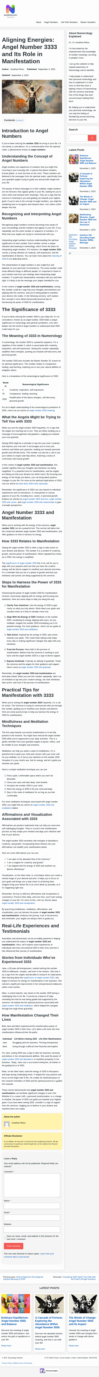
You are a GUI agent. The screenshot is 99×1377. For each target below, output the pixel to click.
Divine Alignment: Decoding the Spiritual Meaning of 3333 (23, 1278)
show (19, 120)
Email (7, 1212)
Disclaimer (28, 1363)
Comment (9, 1171)
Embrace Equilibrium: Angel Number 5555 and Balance (88, 159)
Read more (6, 1345)
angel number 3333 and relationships (38, 502)
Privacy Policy (7, 1363)
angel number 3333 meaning (42, 410)
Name (7, 1200)
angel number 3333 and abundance (17, 1059)
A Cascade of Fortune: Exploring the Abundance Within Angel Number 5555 (86, 179)
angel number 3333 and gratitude (36, 667)
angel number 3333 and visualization (18, 903)
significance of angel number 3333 (21, 563)
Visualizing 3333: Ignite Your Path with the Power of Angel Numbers (79, 1278)
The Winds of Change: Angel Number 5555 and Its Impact (88, 200)
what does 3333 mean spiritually (33, 483)
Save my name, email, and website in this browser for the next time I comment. (32, 1237)
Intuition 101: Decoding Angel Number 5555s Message (87, 239)
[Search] (92, 138)
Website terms (18, 1363)
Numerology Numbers (15, 1358)
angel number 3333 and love (35, 499)
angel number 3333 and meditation (22, 629)
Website (7, 1224)
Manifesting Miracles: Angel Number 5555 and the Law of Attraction (88, 219)
